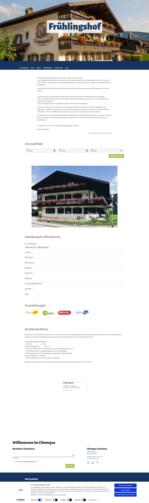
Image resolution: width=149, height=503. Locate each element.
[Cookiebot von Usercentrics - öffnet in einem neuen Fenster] (20, 500)
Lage (66, 68)
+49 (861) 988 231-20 (93, 458)
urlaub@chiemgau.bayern (95, 456)
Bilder (39, 68)
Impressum (59, 495)
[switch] (55, 500)
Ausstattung (58, 68)
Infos (32, 68)
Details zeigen (93, 500)
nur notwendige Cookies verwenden (125, 494)
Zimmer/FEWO (47, 68)
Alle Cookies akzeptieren (125, 485)
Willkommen (24, 68)
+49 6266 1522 (68, 390)
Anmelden (70, 466)
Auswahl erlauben (125, 490)
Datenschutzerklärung (48, 493)
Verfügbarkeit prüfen (116, 156)
